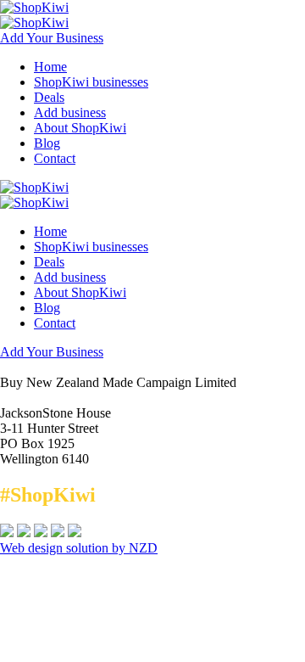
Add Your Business (51, 38)
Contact (54, 158)
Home (50, 66)
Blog (47, 143)
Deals (49, 97)
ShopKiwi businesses (91, 82)
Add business (70, 112)
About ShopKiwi (80, 128)
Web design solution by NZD (79, 548)
